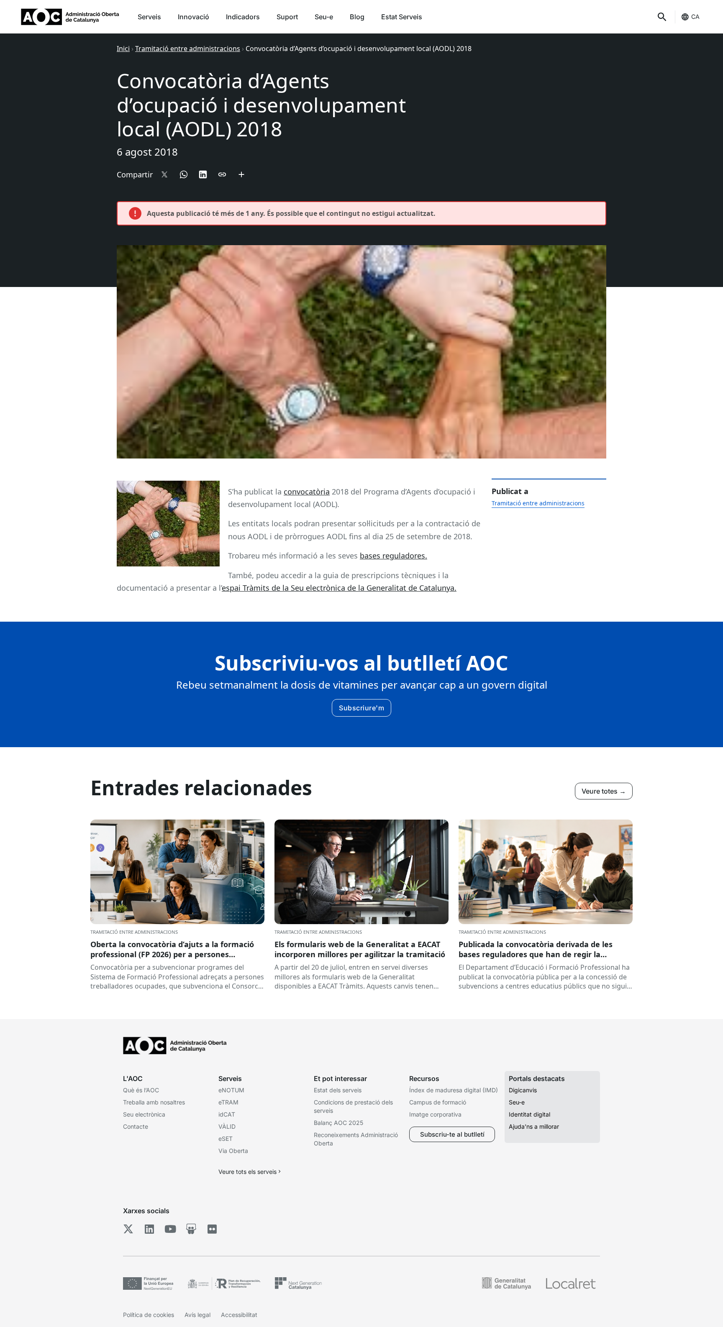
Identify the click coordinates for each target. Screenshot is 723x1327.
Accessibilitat (239, 1314)
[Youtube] (170, 1228)
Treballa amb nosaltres (154, 1102)
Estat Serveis (401, 17)
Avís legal (197, 1314)
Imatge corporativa (435, 1114)
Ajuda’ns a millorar (534, 1126)
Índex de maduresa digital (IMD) (453, 1090)
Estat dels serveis (338, 1090)
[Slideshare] (191, 1228)
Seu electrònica (144, 1114)
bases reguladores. (393, 556)
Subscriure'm (361, 708)
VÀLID (227, 1126)
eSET (225, 1138)
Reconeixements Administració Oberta (356, 1139)
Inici (123, 48)
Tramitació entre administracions (187, 48)
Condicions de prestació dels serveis (353, 1106)
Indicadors (243, 17)
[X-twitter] (128, 1228)
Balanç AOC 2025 (338, 1122)
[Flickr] (212, 1228)
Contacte (135, 1126)
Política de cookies (148, 1314)
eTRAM (228, 1102)
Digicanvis (523, 1090)
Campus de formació (437, 1102)
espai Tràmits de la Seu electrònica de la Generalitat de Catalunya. (339, 588)
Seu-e (324, 17)
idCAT (226, 1114)
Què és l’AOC (141, 1090)
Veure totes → (604, 791)
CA (695, 16)
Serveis (149, 17)
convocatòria (307, 492)
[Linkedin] (149, 1228)
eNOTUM (231, 1090)
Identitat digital (529, 1114)
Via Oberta (233, 1150)
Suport (287, 17)
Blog (357, 17)
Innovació (193, 17)
